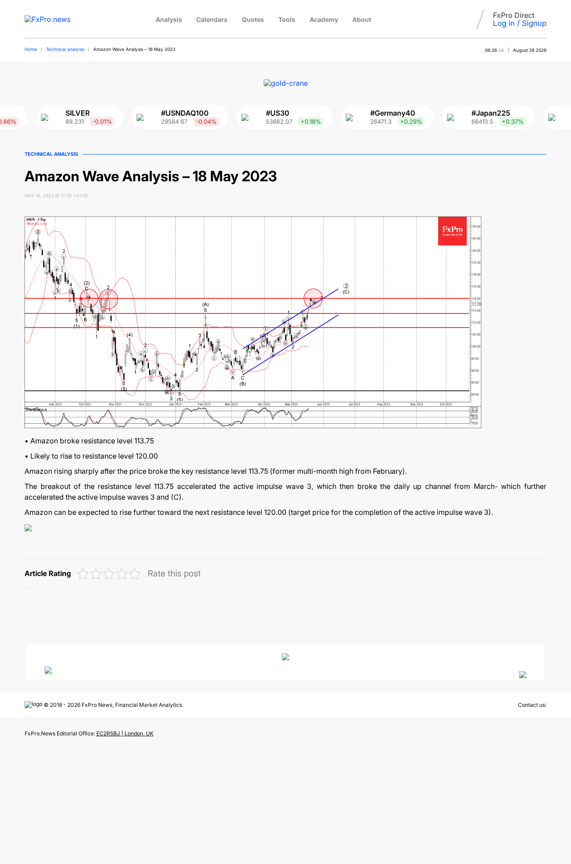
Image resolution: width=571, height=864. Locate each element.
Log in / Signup (519, 23)
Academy (324, 19)
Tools (286, 19)
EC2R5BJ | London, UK (124, 733)
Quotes (253, 19)
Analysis (169, 19)
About (361, 19)
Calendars (212, 19)
